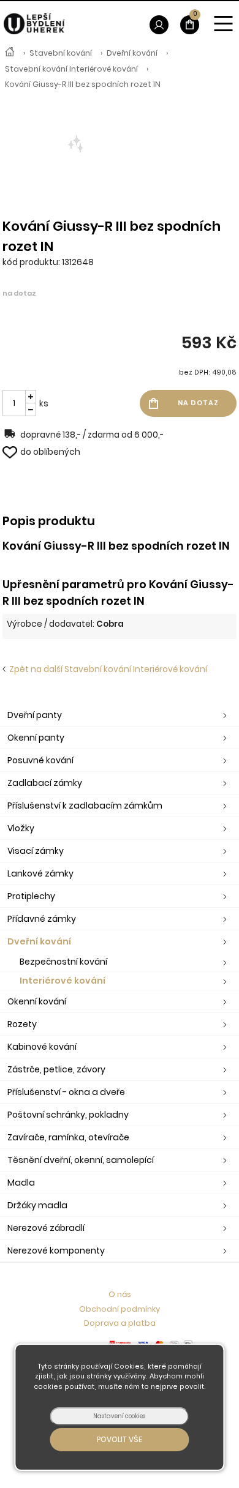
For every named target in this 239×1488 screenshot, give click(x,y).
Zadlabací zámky (44, 783)
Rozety (22, 1024)
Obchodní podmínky (119, 1309)
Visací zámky (35, 851)
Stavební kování (60, 53)
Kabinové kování (42, 1047)
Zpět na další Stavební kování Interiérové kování (106, 669)
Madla (21, 1182)
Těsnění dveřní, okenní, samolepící (80, 1160)
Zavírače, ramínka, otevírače (68, 1137)
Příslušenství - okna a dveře (66, 1092)
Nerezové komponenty (56, 1250)
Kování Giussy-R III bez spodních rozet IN (83, 84)
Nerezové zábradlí (46, 1228)
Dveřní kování (132, 53)
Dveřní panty (34, 715)
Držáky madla (37, 1205)
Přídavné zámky (41, 919)
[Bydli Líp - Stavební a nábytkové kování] (10, 53)
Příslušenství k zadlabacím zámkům (84, 805)
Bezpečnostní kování (63, 961)
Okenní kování (36, 1001)
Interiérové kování (62, 980)
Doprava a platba (120, 1323)
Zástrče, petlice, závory (56, 1069)
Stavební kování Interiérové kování (71, 69)
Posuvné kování (40, 760)
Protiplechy (31, 896)
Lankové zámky (40, 873)
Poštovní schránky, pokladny (68, 1115)
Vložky (20, 828)
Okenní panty (35, 737)
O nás (119, 1294)
